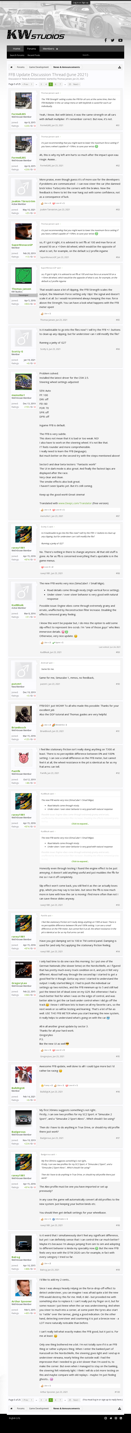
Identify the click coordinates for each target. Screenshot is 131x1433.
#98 (118, 1225)
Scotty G (17, 351)
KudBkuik (18, 605)
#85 (118, 320)
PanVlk (16, 771)
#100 (117, 1392)
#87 (118, 516)
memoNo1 (18, 395)
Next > (76, 84)
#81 (118, 125)
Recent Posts (34, 55)
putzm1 (16, 683)
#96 (118, 1091)
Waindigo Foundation (52, 1426)
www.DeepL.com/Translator (75, 503)
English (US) (14, 1418)
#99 (118, 1270)
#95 (118, 1056)
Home (16, 48)
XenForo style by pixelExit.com (36, 1429)
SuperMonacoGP (22, 244)
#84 (118, 257)
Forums (31, 48)
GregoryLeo (19, 983)
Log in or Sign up (80, 2)
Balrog (16, 1257)
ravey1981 (18, 547)
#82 (118, 165)
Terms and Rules (115, 1423)
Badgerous (19, 1131)
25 (70, 84)
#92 (118, 773)
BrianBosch (19, 727)
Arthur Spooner (22, 1301)
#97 (118, 1138)
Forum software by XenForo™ (35, 1423)
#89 (118, 652)
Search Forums (17, 55)
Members (48, 48)
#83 (118, 209)
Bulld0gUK (18, 1088)
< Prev (25, 84)
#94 (118, 951)
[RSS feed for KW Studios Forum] (120, 1418)
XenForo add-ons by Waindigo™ (22, 1426)
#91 (118, 731)
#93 (118, 905)
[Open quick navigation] (119, 67)
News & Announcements (34, 78)
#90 (118, 684)
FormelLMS (19, 114)
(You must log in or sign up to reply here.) (102, 1399)
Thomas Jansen (64, 78)
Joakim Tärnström (23, 201)
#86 (118, 349)
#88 (118, 573)
